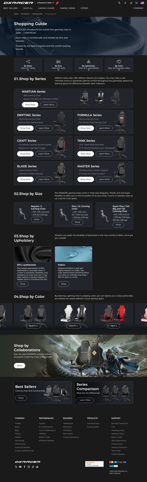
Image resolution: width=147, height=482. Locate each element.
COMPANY (139, 8)
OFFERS (84, 8)
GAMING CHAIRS (46, 8)
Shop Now (30, 105)
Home (16, 14)
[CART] (136, 3)
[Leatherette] (32, 254)
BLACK (32, 326)
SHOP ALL (28, 8)
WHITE (73, 326)
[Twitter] (17, 467)
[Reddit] (38, 467)
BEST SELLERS (10, 8)
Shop (36, 219)
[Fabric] (73, 254)
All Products (25, 14)
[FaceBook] (25, 467)
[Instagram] (30, 467)
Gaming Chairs (37, 14)
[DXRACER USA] (18, 3)
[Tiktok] (34, 467)
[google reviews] (94, 464)
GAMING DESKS (67, 8)
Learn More (48, 105)
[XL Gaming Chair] (64, 214)
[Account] (131, 3)
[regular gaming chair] (23, 213)
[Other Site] (142, 3)
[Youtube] (21, 467)
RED (113, 326)
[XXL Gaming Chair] (105, 216)
